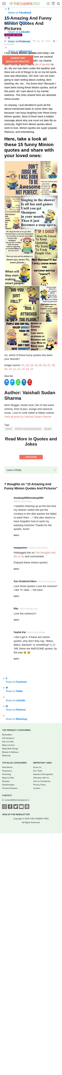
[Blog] (48, 3)
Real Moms (7, 767)
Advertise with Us (41, 778)
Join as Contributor (41, 781)
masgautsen (20, 547)
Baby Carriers (8, 745)
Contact (36, 788)
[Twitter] (15, 807)
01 (22, 365)
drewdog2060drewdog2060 (28, 498)
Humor (9, 429)
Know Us (37, 767)
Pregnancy (7, 771)
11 (14, 369)
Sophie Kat (20, 632)
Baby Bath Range (10, 748)
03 (31, 365)
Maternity (6, 755)
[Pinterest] (27, 807)
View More (31, 457)
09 (5, 369)
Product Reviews (9, 788)
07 (48, 365)
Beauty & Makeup (10, 752)
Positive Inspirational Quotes (28, 429)
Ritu (16, 608)
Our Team (37, 771)
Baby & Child (8, 778)
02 (27, 365)
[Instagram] (4, 807)
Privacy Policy (39, 785)
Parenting (6, 774)
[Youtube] (21, 807)
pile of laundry (42, 64)
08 (53, 365)
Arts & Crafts (8, 741)
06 (44, 365)
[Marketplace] (53, 3)
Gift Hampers (8, 738)
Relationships (8, 785)
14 (27, 369)
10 (10, 369)
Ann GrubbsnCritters (25, 581)
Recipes (6, 781)
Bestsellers (7, 734)
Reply (16, 535)
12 (18, 369)
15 (31, 369)
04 (35, 365)
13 (22, 369)
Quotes (47, 429)
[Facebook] (10, 807)
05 (40, 365)
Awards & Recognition (43, 774)
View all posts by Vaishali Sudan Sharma (27, 416)
